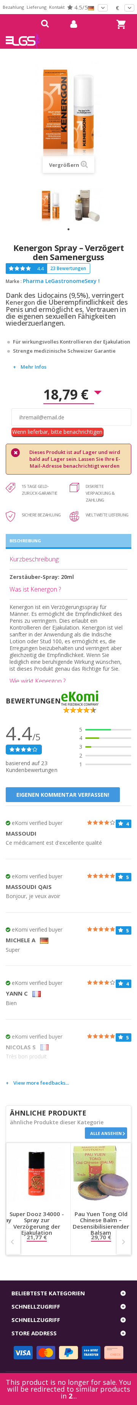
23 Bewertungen (68, 268)
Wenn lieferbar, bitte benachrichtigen (57, 431)
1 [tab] (68, 229)
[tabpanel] (50, 206)
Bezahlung (13, 7)
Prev (13, 1241)
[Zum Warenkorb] (119, 17)
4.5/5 (80, 7)
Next (124, 1241)
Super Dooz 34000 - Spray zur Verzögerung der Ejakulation (37, 1223)
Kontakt (57, 7)
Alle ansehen (106, 1133)
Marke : (14, 281)
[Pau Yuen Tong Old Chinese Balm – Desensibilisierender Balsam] (101, 1173)
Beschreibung (25, 540)
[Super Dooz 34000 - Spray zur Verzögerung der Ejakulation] (36, 1173)
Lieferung (36, 7)
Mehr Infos (33, 366)
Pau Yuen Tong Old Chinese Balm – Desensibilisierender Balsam (101, 1223)
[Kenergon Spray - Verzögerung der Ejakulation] (50, 206)
